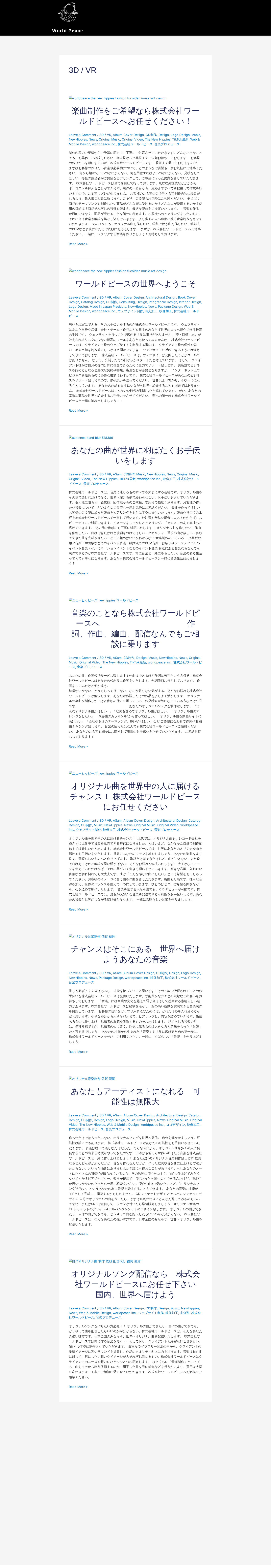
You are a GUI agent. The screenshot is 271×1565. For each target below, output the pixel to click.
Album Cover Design (128, 135)
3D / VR (105, 135)
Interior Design (190, 302)
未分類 (184, 1313)
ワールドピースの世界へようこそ (135, 283)
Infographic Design (163, 302)
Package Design (170, 306)
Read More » (78, 243)
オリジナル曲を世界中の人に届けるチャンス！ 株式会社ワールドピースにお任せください (135, 796)
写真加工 (151, 311)
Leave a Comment (82, 135)
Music (195, 135)
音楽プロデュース (167, 144)
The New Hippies (157, 139)
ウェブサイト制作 (130, 311)
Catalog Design (92, 302)
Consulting (127, 302)
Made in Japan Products (108, 306)
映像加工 (165, 311)
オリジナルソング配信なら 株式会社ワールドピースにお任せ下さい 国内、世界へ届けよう (137, 1284)
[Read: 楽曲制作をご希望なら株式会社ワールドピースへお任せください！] (117, 98)
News (93, 139)
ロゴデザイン (175, 1125)
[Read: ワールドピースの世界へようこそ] (117, 271)
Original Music (109, 139)
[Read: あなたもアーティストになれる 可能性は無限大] (92, 1078)
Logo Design (180, 135)
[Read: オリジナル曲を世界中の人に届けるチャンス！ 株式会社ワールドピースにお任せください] (103, 773)
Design (164, 135)
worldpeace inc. (104, 144)
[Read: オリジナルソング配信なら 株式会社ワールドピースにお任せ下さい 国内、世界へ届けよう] (104, 1261)
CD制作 (151, 135)
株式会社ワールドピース (135, 144)
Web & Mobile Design (123, 1125)
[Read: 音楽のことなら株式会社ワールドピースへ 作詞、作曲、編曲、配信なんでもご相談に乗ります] (103, 600)
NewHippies (78, 139)
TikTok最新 (180, 139)
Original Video (132, 139)
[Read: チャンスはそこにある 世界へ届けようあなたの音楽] (92, 936)
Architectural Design (161, 297)
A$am (117, 474)
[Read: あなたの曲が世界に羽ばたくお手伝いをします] (91, 437)
